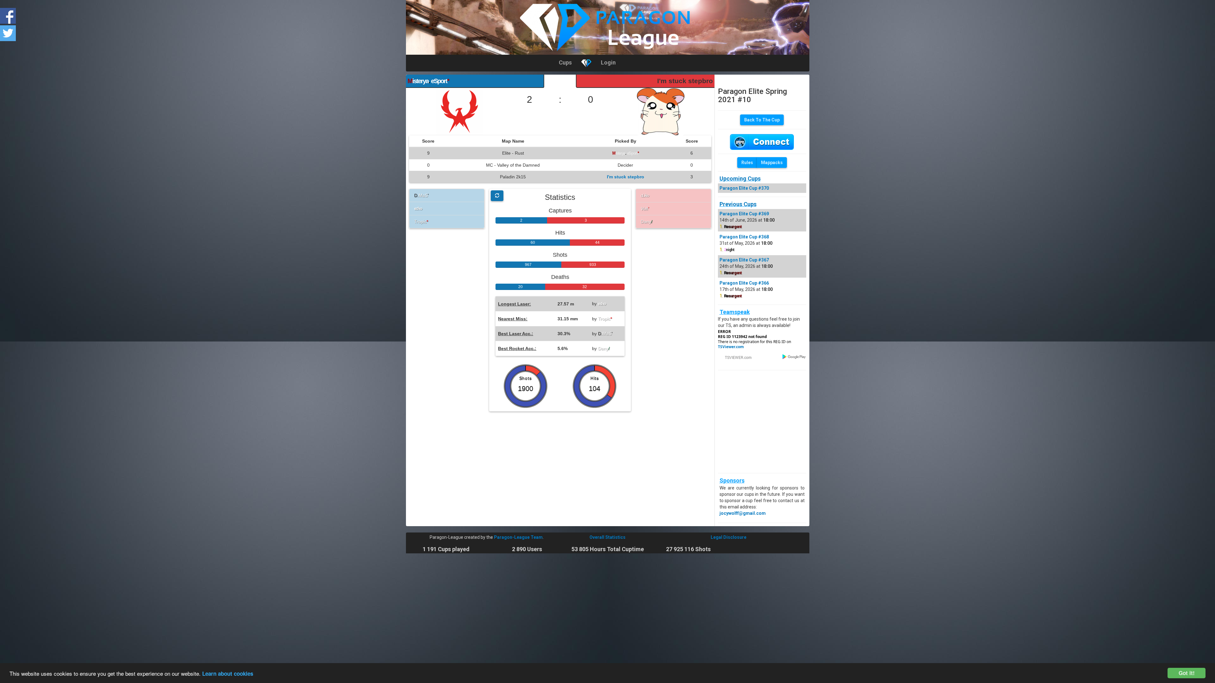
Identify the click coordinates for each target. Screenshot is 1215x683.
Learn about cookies (227, 673)
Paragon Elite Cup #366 (744, 283)
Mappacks (772, 162)
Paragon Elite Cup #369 (744, 213)
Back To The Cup (762, 119)
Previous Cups (738, 204)
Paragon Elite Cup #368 (744, 236)
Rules (747, 162)
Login (608, 62)
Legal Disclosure (728, 537)
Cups (565, 62)
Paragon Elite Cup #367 (744, 259)
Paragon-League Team (518, 537)
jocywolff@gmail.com (743, 513)
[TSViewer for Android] (794, 356)
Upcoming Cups (740, 178)
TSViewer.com (731, 346)
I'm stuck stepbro (685, 80)
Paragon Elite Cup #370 (744, 188)
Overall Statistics (607, 537)
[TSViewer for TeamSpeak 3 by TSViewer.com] (735, 357)
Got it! (1187, 673)
